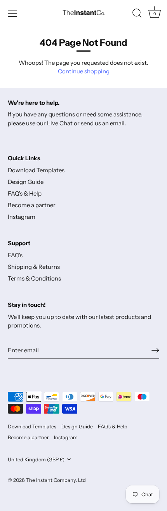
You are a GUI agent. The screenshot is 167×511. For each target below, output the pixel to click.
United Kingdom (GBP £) (36, 459)
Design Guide (25, 181)
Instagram (21, 216)
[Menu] (12, 13)
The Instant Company (51, 480)
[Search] (137, 14)
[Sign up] (155, 350)
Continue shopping (84, 71)
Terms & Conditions (34, 278)
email (117, 123)
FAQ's (15, 255)
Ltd (82, 480)
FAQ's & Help (25, 193)
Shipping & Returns (34, 266)
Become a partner (32, 205)
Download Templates (36, 170)
